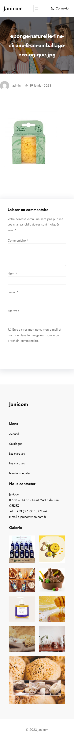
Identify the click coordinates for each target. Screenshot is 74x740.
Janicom (13, 8)
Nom (12, 273)
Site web (13, 310)
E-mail (13, 292)
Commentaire (18, 240)
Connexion (63, 8)
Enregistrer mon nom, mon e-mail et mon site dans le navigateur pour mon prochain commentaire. (34, 335)
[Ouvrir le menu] (36, 8)
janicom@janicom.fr (33, 517)
